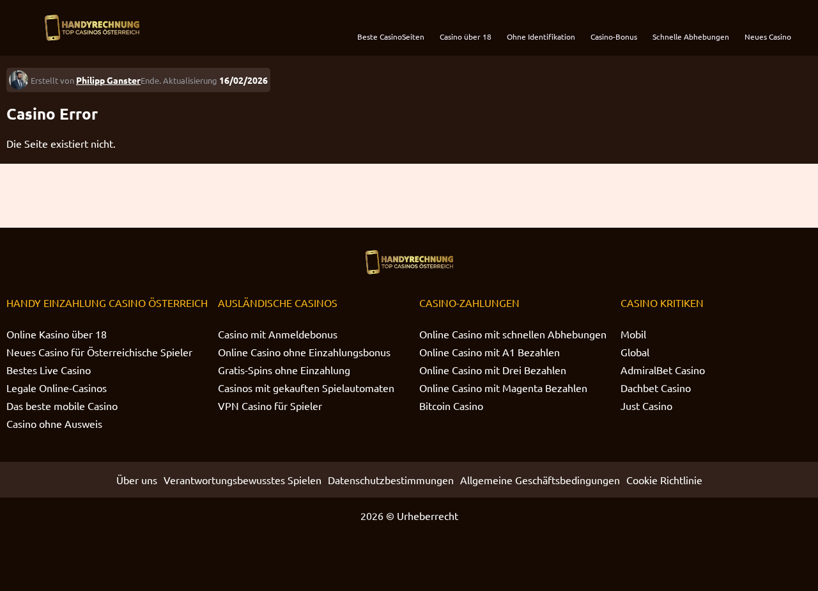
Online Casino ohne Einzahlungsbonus (304, 351)
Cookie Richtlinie (664, 479)
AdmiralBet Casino (663, 369)
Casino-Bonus (613, 36)
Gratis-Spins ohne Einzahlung (284, 369)
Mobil (633, 333)
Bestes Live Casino (48, 369)
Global (635, 351)
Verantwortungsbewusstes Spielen (242, 479)
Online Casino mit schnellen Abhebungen (512, 333)
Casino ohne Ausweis (54, 423)
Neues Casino (768, 36)
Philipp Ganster (108, 80)
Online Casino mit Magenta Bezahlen (503, 387)
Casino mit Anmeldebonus (277, 333)
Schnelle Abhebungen (690, 36)
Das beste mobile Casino (62, 405)
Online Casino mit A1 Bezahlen (489, 351)
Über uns (136, 479)
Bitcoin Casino (451, 405)
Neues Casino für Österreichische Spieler (99, 351)
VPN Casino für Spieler (270, 405)
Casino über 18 (465, 36)
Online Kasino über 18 (56, 333)
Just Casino (646, 405)
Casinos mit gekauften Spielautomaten (306, 387)
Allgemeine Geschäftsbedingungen (540, 479)
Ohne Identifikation (541, 36)
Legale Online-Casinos (56, 387)
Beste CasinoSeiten (390, 36)
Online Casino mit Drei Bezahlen (492, 369)
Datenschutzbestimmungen (391, 479)
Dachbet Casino (656, 387)
